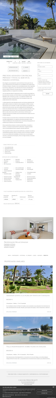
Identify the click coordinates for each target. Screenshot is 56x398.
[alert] (28, 392)
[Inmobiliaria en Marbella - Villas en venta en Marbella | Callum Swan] (7, 2)
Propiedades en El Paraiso (9, 244)
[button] (5, 279)
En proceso (8, 164)
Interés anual (22, 197)
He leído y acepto (45, 87)
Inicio (9, 255)
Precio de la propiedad (6, 196)
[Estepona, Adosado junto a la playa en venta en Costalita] (28, 290)
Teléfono (38, 69)
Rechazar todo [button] (44, 393)
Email (38, 73)
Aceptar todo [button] (44, 390)
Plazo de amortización (31, 196)
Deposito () (14, 196)
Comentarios (39, 78)
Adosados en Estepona (9, 247)
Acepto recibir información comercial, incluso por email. (44, 90)
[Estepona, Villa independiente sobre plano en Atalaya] (28, 341)
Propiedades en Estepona (9, 245)
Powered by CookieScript (51, 397)
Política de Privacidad (48, 87)
